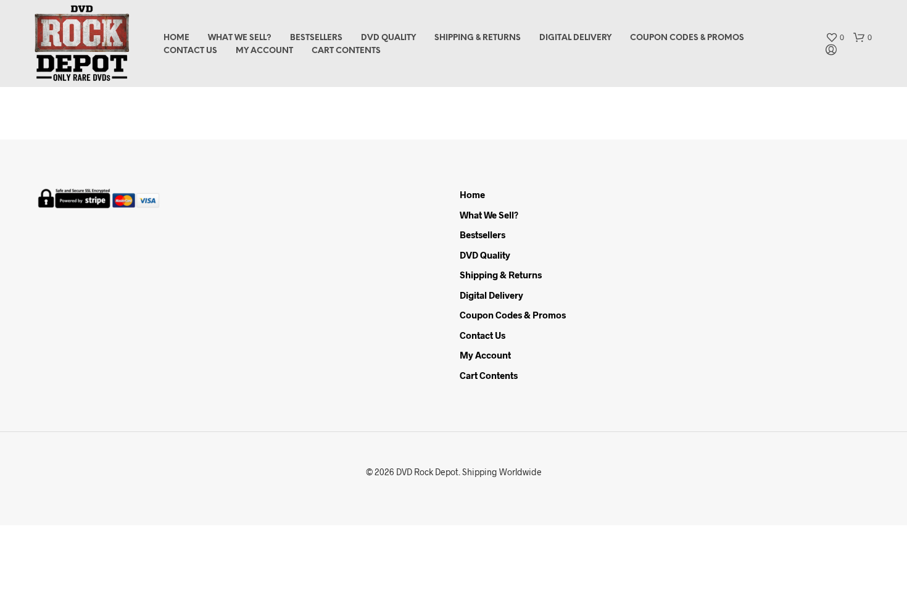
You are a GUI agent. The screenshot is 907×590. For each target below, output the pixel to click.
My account (264, 51)
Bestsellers (316, 38)
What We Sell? (239, 38)
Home (176, 38)
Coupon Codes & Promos (687, 38)
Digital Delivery (575, 38)
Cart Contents (346, 51)
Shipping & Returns (477, 38)
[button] (835, 37)
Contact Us (190, 51)
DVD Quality (388, 38)
